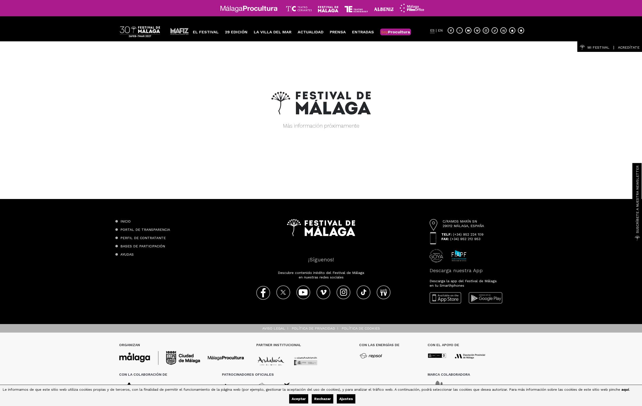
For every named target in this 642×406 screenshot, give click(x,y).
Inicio (125, 221)
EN (440, 30)
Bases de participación (142, 246)
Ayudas (127, 254)
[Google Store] (521, 30)
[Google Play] (485, 298)
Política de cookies (361, 328)
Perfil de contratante (143, 238)
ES (432, 30)
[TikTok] (495, 30)
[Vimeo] (477, 30)
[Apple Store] (512, 30)
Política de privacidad (313, 328)
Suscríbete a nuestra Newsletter (637, 199)
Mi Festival (598, 47)
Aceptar (299, 399)
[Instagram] (486, 30)
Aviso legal (273, 328)
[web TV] (503, 30)
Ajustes (346, 399)
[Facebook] (451, 30)
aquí (625, 389)
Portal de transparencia (145, 230)
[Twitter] (459, 30)
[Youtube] (468, 30)
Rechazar (322, 399)
